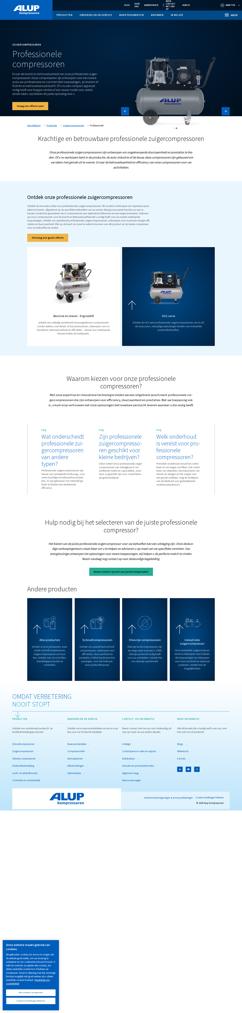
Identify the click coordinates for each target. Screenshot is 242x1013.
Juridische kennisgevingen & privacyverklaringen (168, 797)
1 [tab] (174, 128)
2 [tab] (176, 128)
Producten (64, 15)
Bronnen (157, 15)
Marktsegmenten (131, 15)
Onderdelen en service (96, 15)
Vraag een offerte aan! (30, 106)
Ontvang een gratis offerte (48, 238)
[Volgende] (226, 111)
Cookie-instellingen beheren (209, 797)
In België (177, 15)
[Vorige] (125, 111)
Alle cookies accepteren (31, 992)
